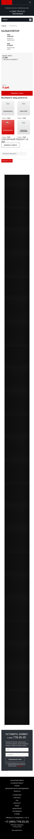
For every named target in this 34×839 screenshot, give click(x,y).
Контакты (17, 797)
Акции (17, 806)
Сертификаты (17, 811)
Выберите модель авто (11, 37)
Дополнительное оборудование (17, 788)
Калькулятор (17, 808)
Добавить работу (10, 145)
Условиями (19, 766)
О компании (17, 795)
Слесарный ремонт (17, 780)
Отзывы (17, 814)
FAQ (17, 800)
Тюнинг (17, 786)
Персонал (17, 803)
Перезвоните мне (15, 759)
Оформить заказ (7, 160)
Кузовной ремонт (17, 783)
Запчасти (17, 791)
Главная (3, 25)
